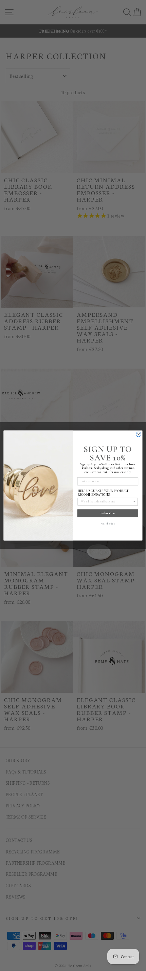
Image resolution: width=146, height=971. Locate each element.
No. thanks (108, 523)
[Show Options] (134, 501)
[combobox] (107, 501)
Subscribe (108, 513)
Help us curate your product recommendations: (103, 493)
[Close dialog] (138, 434)
